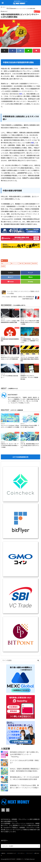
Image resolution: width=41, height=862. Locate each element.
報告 (20, 94)
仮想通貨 (28, 263)
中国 (22, 263)
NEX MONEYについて (11, 853)
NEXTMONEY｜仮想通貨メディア (17, 859)
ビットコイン (6, 263)
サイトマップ (29, 853)
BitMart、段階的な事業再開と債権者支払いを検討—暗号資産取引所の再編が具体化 (25, 770)
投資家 (35, 263)
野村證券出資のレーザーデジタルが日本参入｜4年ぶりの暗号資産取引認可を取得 (24, 778)
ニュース (5, 260)
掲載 (32, 143)
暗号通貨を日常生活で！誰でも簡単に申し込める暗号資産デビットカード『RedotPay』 (24, 754)
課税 (4, 266)
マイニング (15, 263)
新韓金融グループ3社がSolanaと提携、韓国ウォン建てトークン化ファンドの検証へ (24, 786)
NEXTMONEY (12, 394)
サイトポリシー (21, 853)
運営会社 (3, 853)
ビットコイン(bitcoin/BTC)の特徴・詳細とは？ (24, 761)
